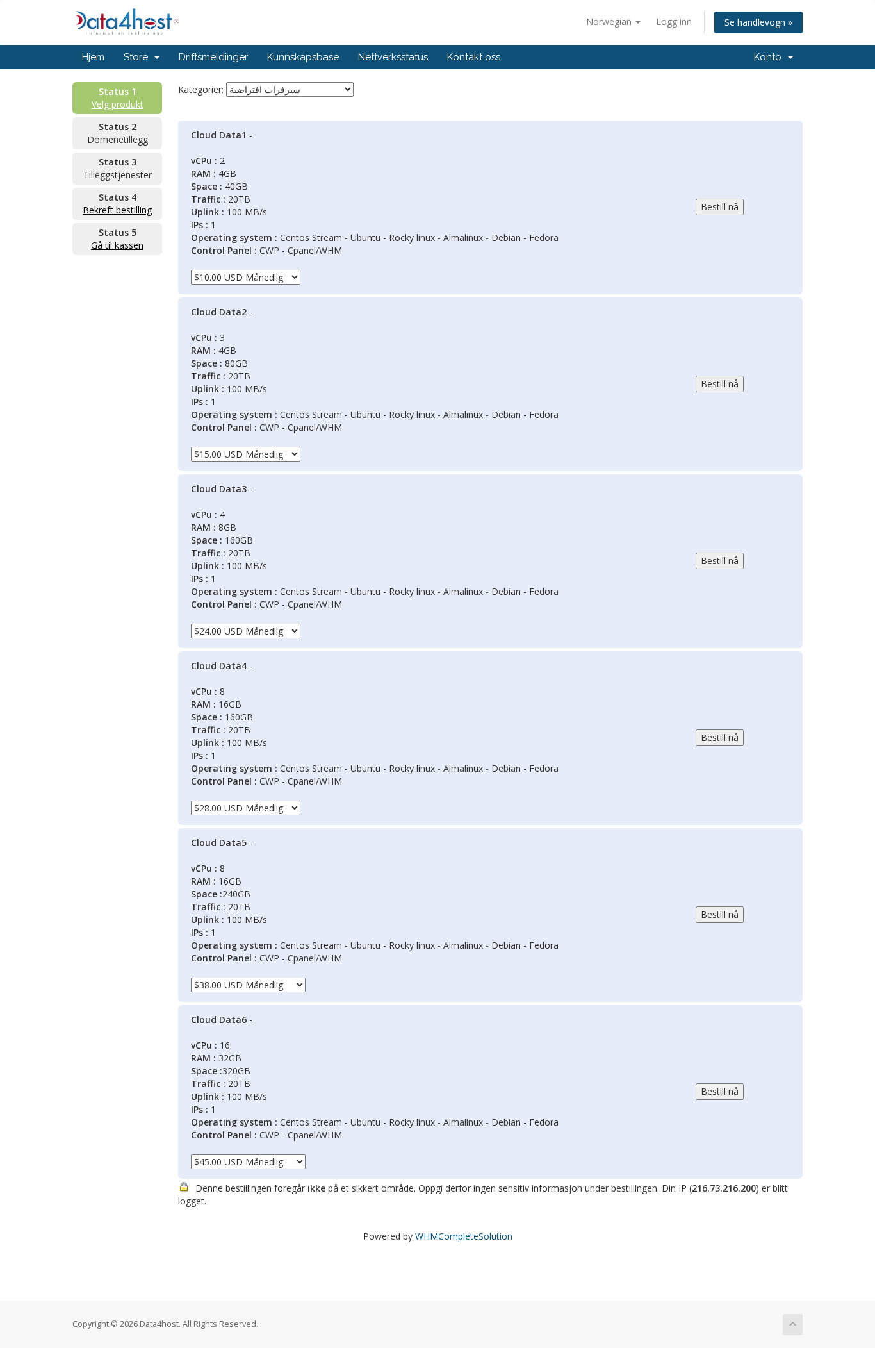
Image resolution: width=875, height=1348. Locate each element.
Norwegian (610, 21)
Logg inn (674, 21)
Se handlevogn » (758, 22)
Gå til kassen (117, 245)
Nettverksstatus (393, 57)
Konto (770, 57)
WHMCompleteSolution (463, 1236)
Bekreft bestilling (117, 210)
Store (138, 57)
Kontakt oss (473, 57)
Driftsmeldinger (213, 57)
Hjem (93, 57)
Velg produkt (117, 104)
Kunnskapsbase (303, 57)
